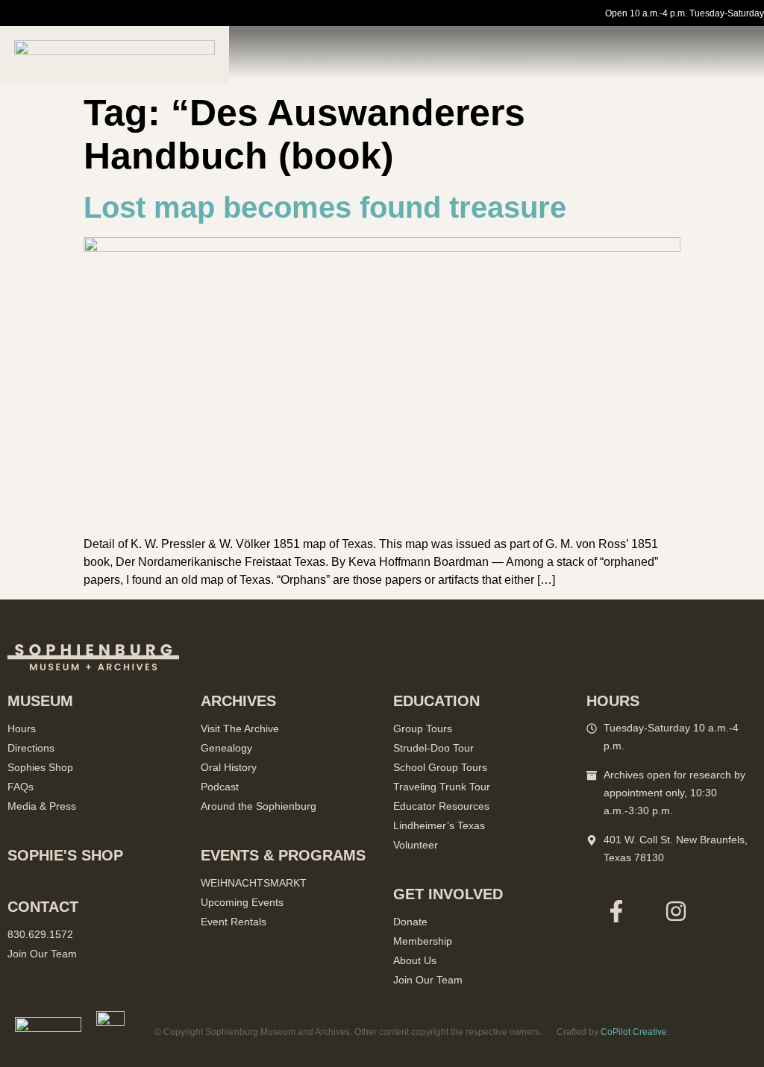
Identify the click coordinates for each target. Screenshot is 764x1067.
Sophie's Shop (65, 855)
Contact (42, 906)
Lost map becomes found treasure (325, 207)
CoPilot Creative (634, 1032)
